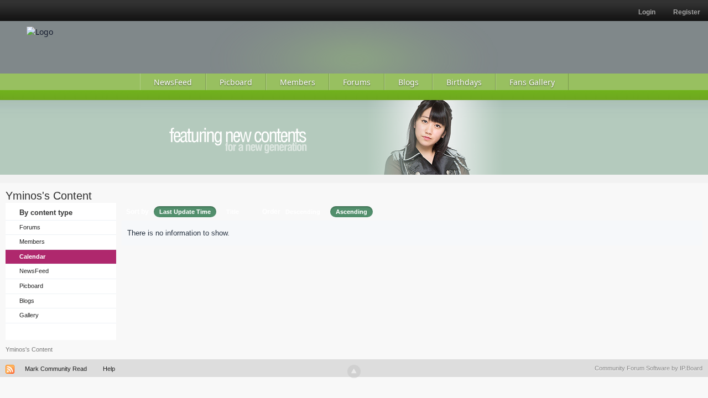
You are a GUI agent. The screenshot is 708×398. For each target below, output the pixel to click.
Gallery (29, 315)
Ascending (351, 211)
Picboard (31, 285)
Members (32, 241)
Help (109, 368)
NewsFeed (34, 271)
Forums (29, 227)
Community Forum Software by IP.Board (648, 368)
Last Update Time (185, 211)
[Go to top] (354, 371)
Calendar (32, 256)
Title (232, 211)
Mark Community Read (56, 368)
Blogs (26, 300)
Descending (302, 211)
